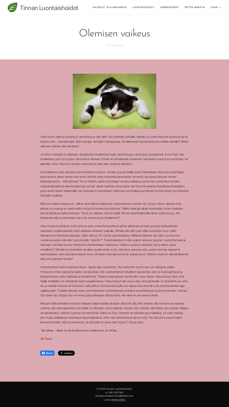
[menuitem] (111, 7)
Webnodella (118, 399)
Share (49, 353)
